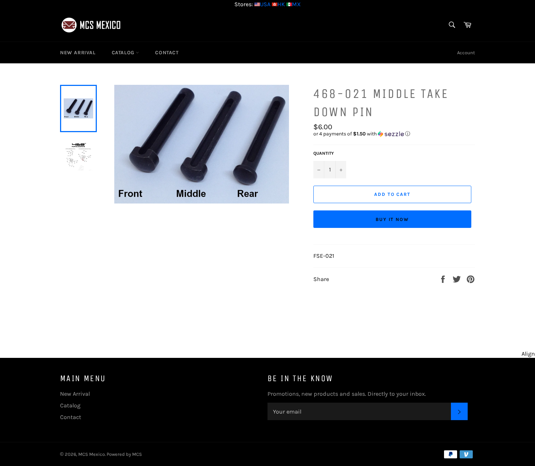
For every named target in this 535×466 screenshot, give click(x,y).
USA (265, 4)
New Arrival (78, 53)
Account (466, 52)
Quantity (323, 153)
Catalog (124, 53)
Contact (166, 53)
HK (281, 4)
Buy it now (392, 219)
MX (296, 4)
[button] (394, 134)
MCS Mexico (91, 454)
